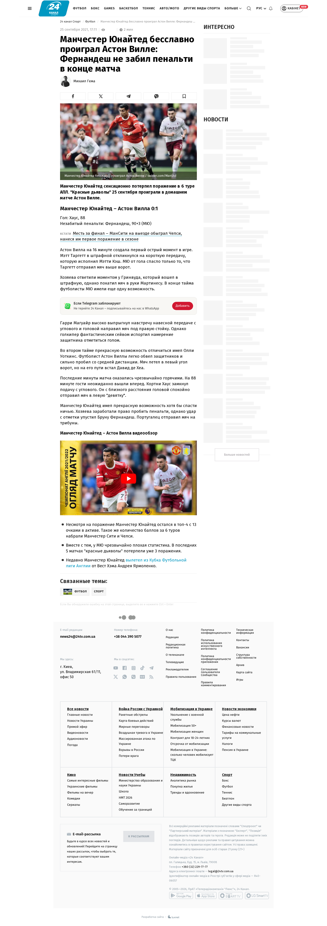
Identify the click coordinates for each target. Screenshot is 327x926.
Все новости (78, 709)
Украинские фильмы (82, 786)
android (181, 895)
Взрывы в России (131, 750)
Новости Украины (80, 721)
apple (205, 895)
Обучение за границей (135, 810)
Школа (124, 791)
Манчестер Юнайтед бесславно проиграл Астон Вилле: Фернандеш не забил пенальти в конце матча (148, 21)
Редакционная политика (175, 646)
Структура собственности (246, 656)
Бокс (95, 8)
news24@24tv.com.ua (77, 637)
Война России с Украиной (141, 709)
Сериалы (73, 805)
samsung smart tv (257, 895)
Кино (71, 775)
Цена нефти (231, 715)
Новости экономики (239, 709)
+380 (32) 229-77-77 (195, 866)
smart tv (231, 895)
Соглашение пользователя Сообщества (210, 672)
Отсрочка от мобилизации (189, 744)
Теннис (149, 8)
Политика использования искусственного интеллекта (211, 644)
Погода (72, 745)
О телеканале (175, 654)
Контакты (242, 640)
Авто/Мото (169, 8)
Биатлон (228, 798)
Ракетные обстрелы (133, 715)
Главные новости (80, 715)
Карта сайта (244, 672)
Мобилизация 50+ (183, 726)
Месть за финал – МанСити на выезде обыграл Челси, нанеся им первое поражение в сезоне (121, 236)
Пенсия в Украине (235, 750)
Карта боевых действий (136, 721)
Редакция (172, 637)
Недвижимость (183, 775)
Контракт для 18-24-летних (190, 738)
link (116, 668)
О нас (169, 630)
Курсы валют (231, 721)
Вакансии (242, 647)
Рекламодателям (177, 669)
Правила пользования (181, 676)
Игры (239, 679)
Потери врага (129, 756)
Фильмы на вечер (80, 792)
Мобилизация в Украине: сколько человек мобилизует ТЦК (191, 755)
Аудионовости (77, 739)
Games (109, 8)
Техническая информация (245, 631)
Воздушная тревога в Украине (141, 733)
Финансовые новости (238, 727)
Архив (240, 665)
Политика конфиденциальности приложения (216, 659)
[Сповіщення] (271, 8)
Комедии (73, 798)
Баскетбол (128, 8)
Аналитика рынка (183, 780)
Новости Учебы (132, 775)
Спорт (227, 775)
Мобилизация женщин (187, 732)
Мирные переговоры (134, 727)
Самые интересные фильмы (87, 780)
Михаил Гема (84, 81)
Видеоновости (77, 733)
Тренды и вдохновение (187, 792)
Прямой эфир (77, 727)
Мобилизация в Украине (191, 709)
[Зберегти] (184, 96)
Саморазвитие (129, 804)
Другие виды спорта (202, 8)
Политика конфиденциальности (216, 631)
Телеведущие (175, 662)
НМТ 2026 (125, 798)
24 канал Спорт (70, 21)
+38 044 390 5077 (127, 637)
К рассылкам (138, 836)
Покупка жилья (181, 786)
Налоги (227, 744)
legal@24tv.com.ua (220, 871)
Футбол (80, 8)
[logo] (54, 8)
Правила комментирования (213, 684)
